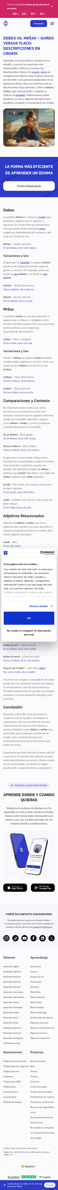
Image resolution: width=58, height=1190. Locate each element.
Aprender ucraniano (13, 992)
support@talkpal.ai (42, 926)
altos (42, 668)
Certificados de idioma (41, 1017)
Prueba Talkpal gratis (29, 186)
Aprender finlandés (12, 1007)
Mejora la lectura (38, 1033)
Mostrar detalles (39, 606)
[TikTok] (15, 938)
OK (29, 618)
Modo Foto (35, 992)
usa (16, 274)
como (44, 72)
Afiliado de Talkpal (12, 1102)
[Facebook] (33, 938)
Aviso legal (35, 1137)
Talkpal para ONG (12, 1081)
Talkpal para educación (14, 1061)
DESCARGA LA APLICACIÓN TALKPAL (31, 785)
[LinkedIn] (42, 938)
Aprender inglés (11, 966)
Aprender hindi (10, 1022)
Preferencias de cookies (42, 1096)
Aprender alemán (12, 986)
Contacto (34, 1081)
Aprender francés (11, 976)
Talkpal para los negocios (16, 1066)
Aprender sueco (11, 1002)
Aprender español (12, 971)
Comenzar (39, 23)
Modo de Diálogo (38, 1012)
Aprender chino (11, 1017)
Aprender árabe (11, 1012)
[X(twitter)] (51, 938)
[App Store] (15, 888)
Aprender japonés (12, 1027)
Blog (32, 1066)
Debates (34, 986)
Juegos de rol (37, 976)
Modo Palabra (37, 1007)
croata (35, 72)
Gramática (35, 966)
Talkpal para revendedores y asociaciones (11, 1091)
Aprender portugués (13, 1038)
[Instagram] (6, 938)
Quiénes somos (38, 1061)
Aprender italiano (12, 981)
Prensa (33, 1071)
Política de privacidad (41, 1091)
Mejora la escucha (39, 1022)
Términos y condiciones (42, 1102)
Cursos (33, 971)
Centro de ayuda (38, 1086)
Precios (34, 1076)
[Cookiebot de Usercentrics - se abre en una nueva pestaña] (41, 553)
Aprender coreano (12, 1033)
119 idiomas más (11, 1043)
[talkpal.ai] (5, 23)
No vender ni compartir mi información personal (29, 632)
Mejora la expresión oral (42, 1027)
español (20, 95)
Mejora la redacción (40, 1038)
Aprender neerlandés (13, 997)
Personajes (36, 981)
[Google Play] (43, 888)
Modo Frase (36, 1002)
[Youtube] (24, 938)
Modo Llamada (37, 997)
